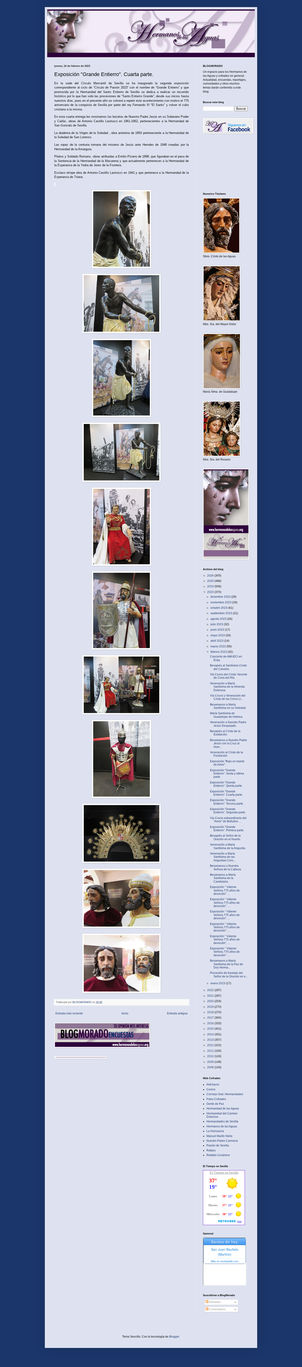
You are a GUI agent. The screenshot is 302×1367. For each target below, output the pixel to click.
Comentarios (217, 1309)
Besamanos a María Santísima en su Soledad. (228, 706)
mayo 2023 (218, 635)
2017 (210, 1017)
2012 (210, 1045)
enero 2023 (218, 983)
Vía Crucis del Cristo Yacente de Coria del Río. (228, 676)
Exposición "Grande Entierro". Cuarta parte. (226, 793)
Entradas (214, 1302)
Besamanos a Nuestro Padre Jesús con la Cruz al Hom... (228, 743)
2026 (210, 575)
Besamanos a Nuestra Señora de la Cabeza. (226, 867)
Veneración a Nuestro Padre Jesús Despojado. (228, 724)
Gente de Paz (215, 1103)
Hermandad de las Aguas (222, 1108)
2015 (210, 1028)
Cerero (210, 1089)
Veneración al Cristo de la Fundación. (226, 754)
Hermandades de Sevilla (222, 1121)
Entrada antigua (177, 1013)
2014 (210, 1034)
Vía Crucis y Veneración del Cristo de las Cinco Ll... (227, 697)
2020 (210, 1001)
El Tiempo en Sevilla (224, 1172)
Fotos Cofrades (216, 1099)
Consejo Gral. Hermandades (224, 1094)
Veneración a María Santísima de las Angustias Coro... (222, 857)
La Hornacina (215, 1131)
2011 (210, 1050)
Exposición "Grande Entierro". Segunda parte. (228, 810)
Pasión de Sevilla (217, 1145)
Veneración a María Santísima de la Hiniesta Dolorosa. (227, 687)
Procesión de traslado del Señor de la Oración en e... (229, 974)
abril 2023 (217, 640)
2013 (210, 1039)
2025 (210, 581)
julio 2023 (217, 624)
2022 (210, 990)
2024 (210, 586)
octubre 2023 (219, 607)
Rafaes (211, 1150)
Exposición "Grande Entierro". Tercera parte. (227, 801)
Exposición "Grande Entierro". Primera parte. (227, 828)
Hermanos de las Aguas (221, 1126)
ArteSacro (212, 1084)
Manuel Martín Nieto (219, 1136)
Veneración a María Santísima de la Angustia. (228, 846)
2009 (210, 1062)
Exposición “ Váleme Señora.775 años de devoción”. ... (225, 890)
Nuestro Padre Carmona (222, 1140)
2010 (210, 1056)
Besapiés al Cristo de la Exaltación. (225, 733)
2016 (210, 1023)
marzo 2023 (218, 646)
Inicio (125, 1013)
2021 (210, 995)
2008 (210, 1067)
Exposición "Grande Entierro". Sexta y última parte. (227, 774)
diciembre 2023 (220, 596)
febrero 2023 (219, 651)
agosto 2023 (218, 619)
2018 (210, 1012)
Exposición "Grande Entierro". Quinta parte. (226, 784)
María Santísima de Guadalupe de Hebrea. (226, 715)
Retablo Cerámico (218, 1155)
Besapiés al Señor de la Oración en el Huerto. (225, 837)
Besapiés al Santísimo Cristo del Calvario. (228, 667)
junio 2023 (217, 629)
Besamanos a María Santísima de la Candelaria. (223, 878)
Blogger (174, 1336)
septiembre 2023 (221, 613)
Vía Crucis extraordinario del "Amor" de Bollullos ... (228, 819)
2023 (210, 592)
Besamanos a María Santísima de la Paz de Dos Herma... (226, 964)
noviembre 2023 (221, 602)
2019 (210, 1006)
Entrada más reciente (69, 1013)
